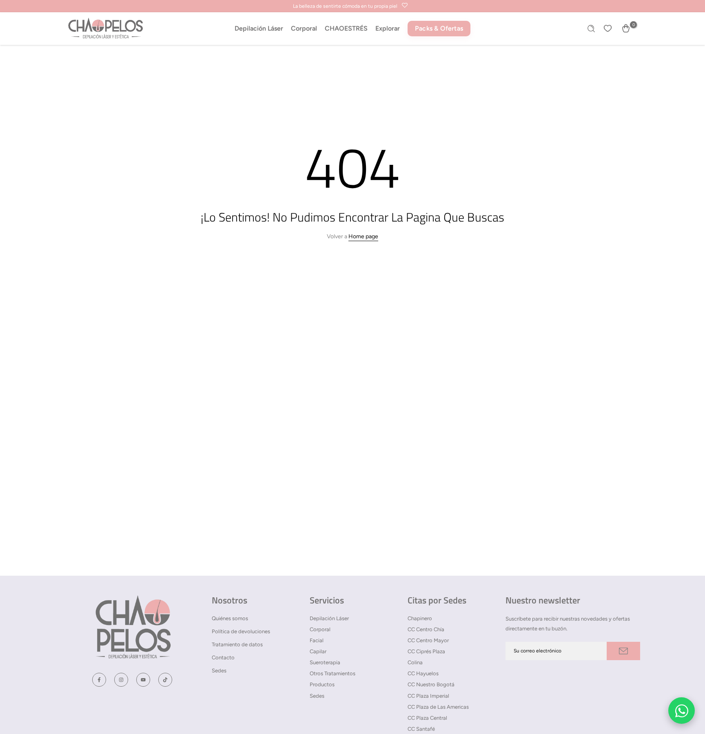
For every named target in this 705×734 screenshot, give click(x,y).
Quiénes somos (230, 618)
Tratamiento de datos (237, 644)
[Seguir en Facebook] (99, 680)
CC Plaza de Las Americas (438, 707)
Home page (363, 236)
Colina (415, 662)
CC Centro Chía (426, 629)
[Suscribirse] (623, 651)
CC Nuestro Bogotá (431, 684)
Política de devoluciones (241, 631)
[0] (625, 28)
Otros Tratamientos (332, 673)
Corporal (304, 28)
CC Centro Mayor (428, 640)
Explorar (387, 28)
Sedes (219, 670)
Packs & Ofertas (439, 28)
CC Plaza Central (427, 718)
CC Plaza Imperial (428, 696)
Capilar (318, 651)
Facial (317, 640)
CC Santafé (421, 729)
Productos (322, 684)
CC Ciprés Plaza (426, 651)
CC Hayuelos (423, 673)
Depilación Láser (259, 28)
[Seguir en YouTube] (143, 680)
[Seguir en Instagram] (121, 680)
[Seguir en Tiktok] (165, 680)
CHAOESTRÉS (346, 28)
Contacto (223, 657)
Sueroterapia (325, 662)
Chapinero (420, 618)
